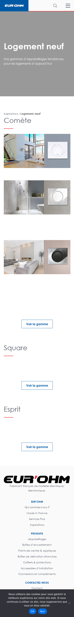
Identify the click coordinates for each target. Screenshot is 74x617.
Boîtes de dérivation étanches (37, 556)
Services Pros (37, 519)
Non (42, 611)
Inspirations (37, 525)
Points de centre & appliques (37, 550)
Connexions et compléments (37, 574)
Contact (37, 588)
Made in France (37, 513)
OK (32, 611)
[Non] (69, 603)
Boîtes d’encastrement (37, 544)
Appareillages (37, 539)
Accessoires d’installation (37, 568)
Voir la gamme (37, 324)
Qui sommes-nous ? (37, 507)
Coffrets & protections (37, 562)
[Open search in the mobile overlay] (46, 5)
